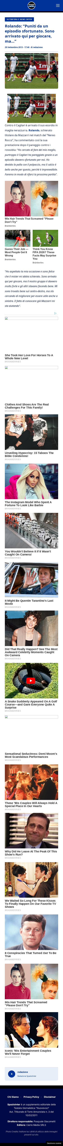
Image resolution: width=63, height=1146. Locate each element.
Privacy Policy (31, 1096)
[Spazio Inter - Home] (31, 5)
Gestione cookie (54, 1143)
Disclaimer (50, 1096)
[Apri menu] (58, 5)
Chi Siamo (13, 1096)
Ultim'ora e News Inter (19, 19)
